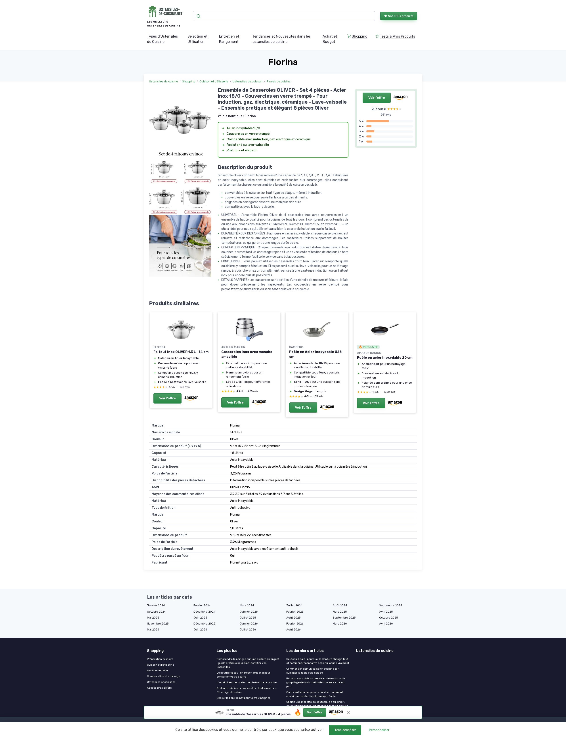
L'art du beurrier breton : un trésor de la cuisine (247, 682)
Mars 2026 (340, 623)
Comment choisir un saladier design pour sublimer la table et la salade (312, 670)
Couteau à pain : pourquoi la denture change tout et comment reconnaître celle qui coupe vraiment (317, 661)
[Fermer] (348, 712)
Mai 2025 (153, 617)
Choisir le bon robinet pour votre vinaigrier (243, 697)
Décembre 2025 (204, 623)
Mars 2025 (340, 611)
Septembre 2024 (390, 605)
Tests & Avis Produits (397, 36)
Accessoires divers (159, 687)
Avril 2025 (386, 611)
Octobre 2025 (388, 617)
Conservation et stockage (163, 676)
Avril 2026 (386, 623)
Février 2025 (295, 611)
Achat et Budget (330, 39)
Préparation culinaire (160, 659)
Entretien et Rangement (229, 39)
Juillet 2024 (294, 605)
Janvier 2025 (249, 611)
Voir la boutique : (237, 116)
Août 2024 (340, 605)
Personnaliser (379, 730)
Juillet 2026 (248, 629)
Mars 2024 (247, 605)
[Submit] (198, 16)
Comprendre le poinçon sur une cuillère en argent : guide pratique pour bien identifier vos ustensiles (248, 662)
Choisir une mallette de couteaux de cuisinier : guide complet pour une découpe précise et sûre (317, 703)
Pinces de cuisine (279, 81)
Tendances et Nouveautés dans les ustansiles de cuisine (281, 39)
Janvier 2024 (156, 605)
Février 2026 (295, 623)
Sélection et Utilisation (197, 39)
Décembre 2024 (204, 611)
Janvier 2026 (249, 623)
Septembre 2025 (344, 617)
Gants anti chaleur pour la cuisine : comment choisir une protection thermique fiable (314, 694)
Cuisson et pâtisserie (213, 81)
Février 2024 (202, 605)
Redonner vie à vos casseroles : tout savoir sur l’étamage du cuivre (247, 690)
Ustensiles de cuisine (163, 81)
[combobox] (284, 16)
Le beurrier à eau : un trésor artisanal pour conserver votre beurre (243, 674)
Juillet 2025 (248, 617)
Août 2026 (293, 629)
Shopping (359, 36)
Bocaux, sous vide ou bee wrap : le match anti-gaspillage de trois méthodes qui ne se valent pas (315, 682)
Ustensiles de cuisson (247, 81)
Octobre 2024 (156, 611)
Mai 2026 (153, 629)
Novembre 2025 (158, 623)
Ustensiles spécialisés (161, 682)
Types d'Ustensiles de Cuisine (162, 39)
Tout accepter (345, 730)
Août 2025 (293, 617)
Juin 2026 (200, 629)
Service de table (157, 670)
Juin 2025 (200, 617)
